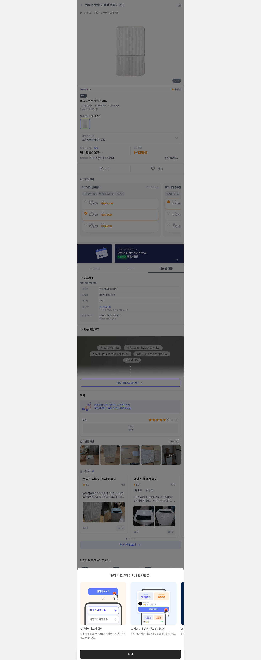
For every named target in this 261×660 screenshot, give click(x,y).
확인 (130, 654)
